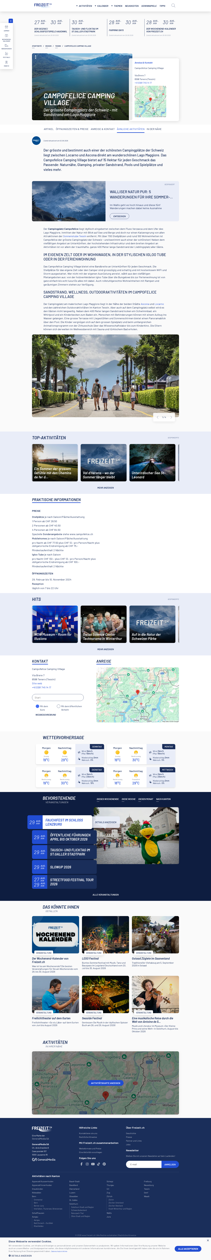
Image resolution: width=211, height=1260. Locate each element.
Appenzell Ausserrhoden (42, 1181)
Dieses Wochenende (108, 799)
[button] (89, 1255)
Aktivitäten (85, 5)
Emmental (38, 1200)
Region (48, 46)
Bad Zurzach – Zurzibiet (43, 1223)
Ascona (145, 303)
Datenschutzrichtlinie (59, 1251)
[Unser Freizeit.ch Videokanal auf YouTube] (93, 1164)
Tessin (58, 46)
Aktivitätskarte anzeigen (105, 1083)
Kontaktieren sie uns (88, 1133)
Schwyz (110, 1181)
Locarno (159, 303)
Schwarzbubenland (79, 1210)
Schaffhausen (38, 1213)
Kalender (102, 5)
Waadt (146, 1196)
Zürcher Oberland (116, 1206)
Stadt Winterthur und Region (120, 1209)
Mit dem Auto (44, 706)
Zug (108, 1192)
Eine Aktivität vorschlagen (90, 1152)
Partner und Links (134, 1141)
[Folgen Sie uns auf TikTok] (98, 1164)
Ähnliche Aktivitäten (131, 129)
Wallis (109, 1213)
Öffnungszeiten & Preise (72, 129)
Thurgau (110, 1185)
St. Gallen (73, 1200)
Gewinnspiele (149, 5)
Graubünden (37, 1189)
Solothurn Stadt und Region (82, 1207)
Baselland (73, 1185)
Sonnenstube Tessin (75, 236)
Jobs (128, 1144)
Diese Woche (128, 799)
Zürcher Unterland (116, 1203)
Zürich (111, 1200)
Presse (129, 1137)
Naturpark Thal (77, 1213)
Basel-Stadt (74, 1181)
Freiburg (147, 1181)
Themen (118, 5)
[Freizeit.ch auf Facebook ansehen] (81, 1164)
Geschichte (131, 1133)
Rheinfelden (38, 1226)
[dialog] (105, 1248)
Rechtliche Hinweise (88, 1137)
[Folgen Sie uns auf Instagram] (87, 1164)
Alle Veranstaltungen (106, 894)
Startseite (37, 46)
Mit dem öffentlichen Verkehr (71, 706)
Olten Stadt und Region (80, 1216)
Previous (157, 417)
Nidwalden (36, 1192)
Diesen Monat (145, 799)
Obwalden (73, 1196)
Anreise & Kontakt (103, 129)
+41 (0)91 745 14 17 (143, 82)
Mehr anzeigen (105, 487)
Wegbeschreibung (45, 714)
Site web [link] (37, 683)
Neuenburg (149, 1185)
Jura (109, 1216)
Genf (146, 1192)
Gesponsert (169, 184)
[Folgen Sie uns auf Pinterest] (104, 1164)
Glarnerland (74, 1189)
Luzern (72, 1192)
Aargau (37, 1220)
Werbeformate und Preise (90, 1148)
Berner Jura (39, 1206)
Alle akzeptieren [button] (188, 1248)
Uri (108, 1189)
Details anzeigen (105, 822)
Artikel (49, 129)
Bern (36, 1203)
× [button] (208, 1240)
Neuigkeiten (132, 5)
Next (171, 417)
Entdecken (119, 216)
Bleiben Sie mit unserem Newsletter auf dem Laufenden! (150, 1156)
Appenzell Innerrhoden (42, 1185)
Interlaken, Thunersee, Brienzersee (48, 1209)
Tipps (162, 5)
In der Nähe (154, 129)
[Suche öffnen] (173, 5)
